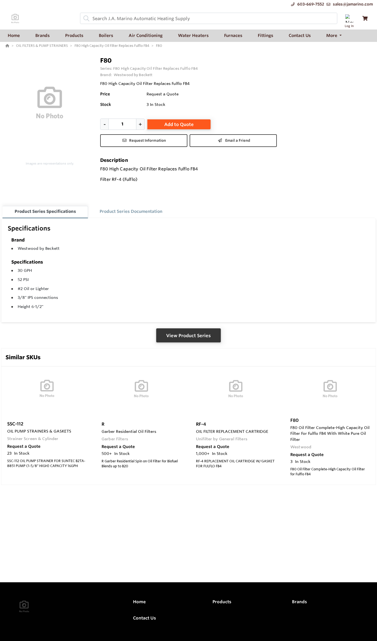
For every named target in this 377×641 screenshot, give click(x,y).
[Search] (85, 18)
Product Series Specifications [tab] (45, 211)
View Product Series (188, 335)
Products (222, 601)
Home (139, 601)
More (332, 35)
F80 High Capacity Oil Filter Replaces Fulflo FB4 (155, 68)
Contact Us (144, 618)
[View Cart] (365, 18)
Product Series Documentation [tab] (131, 211)
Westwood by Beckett (39, 248)
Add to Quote (179, 124)
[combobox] (208, 18)
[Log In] (349, 18)
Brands (299, 601)
